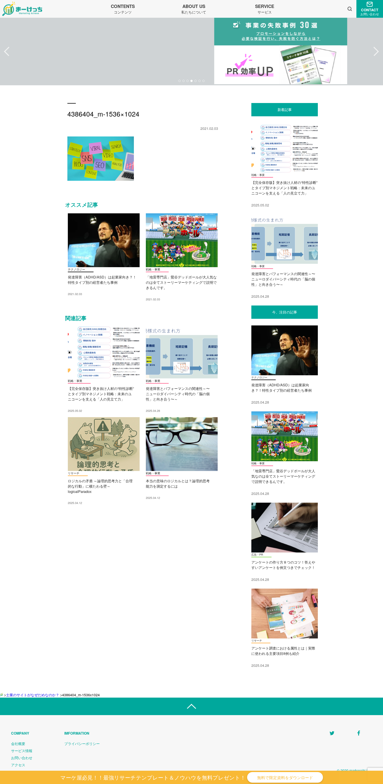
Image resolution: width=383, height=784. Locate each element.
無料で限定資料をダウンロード (285, 777)
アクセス (18, 764)
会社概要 (18, 743)
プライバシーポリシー (82, 743)
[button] (7, 51)
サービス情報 (21, 750)
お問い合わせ (21, 757)
